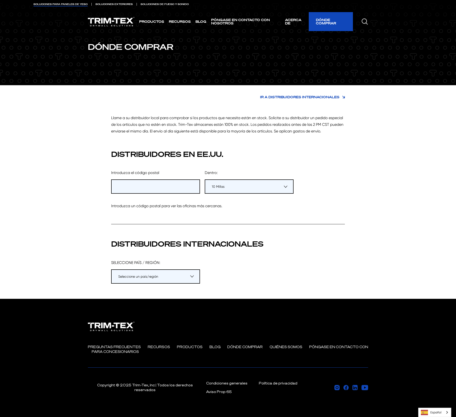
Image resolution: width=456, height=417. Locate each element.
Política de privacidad (278, 383)
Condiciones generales (226, 383)
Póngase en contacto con (338, 347)
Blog (200, 21)
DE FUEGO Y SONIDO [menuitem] (165, 4)
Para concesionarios (115, 352)
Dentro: (211, 172)
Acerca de (293, 21)
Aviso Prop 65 (219, 392)
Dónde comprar (326, 21)
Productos (151, 21)
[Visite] (337, 387)
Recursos (180, 21)
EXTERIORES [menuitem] (114, 4)
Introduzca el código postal (135, 172)
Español (436, 412)
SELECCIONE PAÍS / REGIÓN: (135, 262)
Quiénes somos (286, 347)
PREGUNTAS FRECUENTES (114, 347)
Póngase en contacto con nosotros (240, 21)
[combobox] (434, 412)
